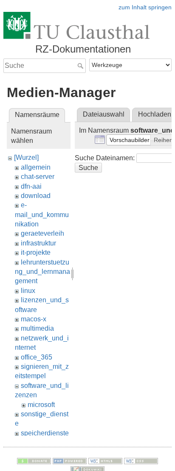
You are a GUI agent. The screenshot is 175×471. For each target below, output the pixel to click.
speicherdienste (45, 433)
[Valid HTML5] (105, 460)
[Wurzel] (26, 157)
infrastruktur (38, 243)
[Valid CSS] (141, 460)
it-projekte (36, 252)
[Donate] (34, 460)
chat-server (37, 176)
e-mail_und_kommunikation (42, 214)
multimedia (37, 328)
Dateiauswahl (103, 114)
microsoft (41, 404)
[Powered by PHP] (70, 460)
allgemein (36, 167)
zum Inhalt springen (145, 7)
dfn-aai (31, 186)
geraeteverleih (42, 233)
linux (28, 290)
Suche (81, 66)
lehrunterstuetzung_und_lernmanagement (42, 272)
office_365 (36, 357)
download (36, 195)
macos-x (33, 319)
